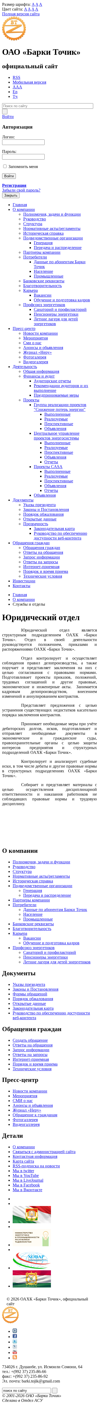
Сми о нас (32, 343)
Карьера (30, 290)
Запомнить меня (23, 166)
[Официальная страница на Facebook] (15, 1336)
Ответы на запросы (40, 562)
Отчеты (51, 462)
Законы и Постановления (46, 509)
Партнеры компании (41, 252)
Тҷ (15, 96)
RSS (16, 77)
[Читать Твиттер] (15, 1342)
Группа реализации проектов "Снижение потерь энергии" (60, 407)
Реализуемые (56, 419)
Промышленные (48, 276)
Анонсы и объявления (33, 1105)
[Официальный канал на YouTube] (15, 1352)
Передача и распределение (58, 247)
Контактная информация (35, 1156)
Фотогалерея (34, 357)
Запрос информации (41, 557)
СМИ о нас (23, 1100)
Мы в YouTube (26, 1175)
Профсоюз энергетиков (44, 304)
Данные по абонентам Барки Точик (55, 909)
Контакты (21, 585)
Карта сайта (23, 1161)
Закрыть (10, 195)
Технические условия (42, 576)
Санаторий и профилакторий (60, 309)
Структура (32, 223)
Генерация (43, 243)
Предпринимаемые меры (56, 395)
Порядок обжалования (43, 514)
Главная (20, 204)
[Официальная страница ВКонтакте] (15, 1331)
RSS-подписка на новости (36, 1166)
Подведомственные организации (53, 238)
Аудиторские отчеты (52, 381)
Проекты (31, 400)
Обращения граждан (31, 543)
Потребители (35, 257)
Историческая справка (43, 233)
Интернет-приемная (41, 566)
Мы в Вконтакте (27, 1190)
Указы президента (39, 504)
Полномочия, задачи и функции (52, 214)
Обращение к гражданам (35, 1115)
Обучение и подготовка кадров (62, 300)
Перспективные (58, 424)
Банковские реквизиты (43, 281)
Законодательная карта (54, 528)
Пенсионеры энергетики (56, 314)
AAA (17, 87)
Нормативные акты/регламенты (52, 228)
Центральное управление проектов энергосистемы (56, 435)
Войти (8, 116)
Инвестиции (24, 581)
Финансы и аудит (39, 376)
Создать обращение (30, 1040)
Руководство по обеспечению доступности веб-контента (60, 535)
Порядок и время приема (45, 571)
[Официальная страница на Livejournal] (15, 1347)
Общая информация (41, 371)
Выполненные (57, 414)
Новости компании (40, 333)
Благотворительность (42, 285)
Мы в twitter (23, 1170)
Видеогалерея (35, 362)
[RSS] (15, 1358)
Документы (23, 500)
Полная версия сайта (21, 14)
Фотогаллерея (25, 1119)
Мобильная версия (29, 82)
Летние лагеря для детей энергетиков (56, 321)
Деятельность (25, 366)
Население (43, 271)
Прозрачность (35, 524)
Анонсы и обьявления (43, 347)
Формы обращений (30, 994)
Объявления (55, 428)
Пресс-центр (24, 328)
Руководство (34, 219)
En (15, 91)
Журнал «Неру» (37, 352)
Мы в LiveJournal (28, 1180)
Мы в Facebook (26, 1185)
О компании (24, 209)
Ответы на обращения (43, 552)
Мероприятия (35, 338)
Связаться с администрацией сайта (44, 1151)
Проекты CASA (48, 466)
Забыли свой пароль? (21, 190)
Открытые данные (39, 519)
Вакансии (42, 295)
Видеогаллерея (26, 1124)
